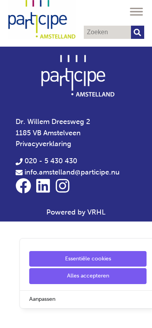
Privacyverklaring (43, 144)
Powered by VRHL (76, 212)
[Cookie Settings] (9, 316)
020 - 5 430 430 (50, 161)
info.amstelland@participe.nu (72, 172)
